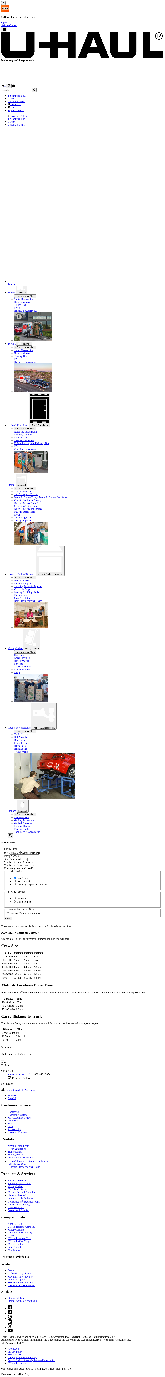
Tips (10, 1123)
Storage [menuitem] (12, 484)
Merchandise (14, 1250)
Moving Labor (31, 648)
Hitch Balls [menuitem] (20, 745)
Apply (7, 919)
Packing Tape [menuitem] (21, 595)
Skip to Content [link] (9, 25)
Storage (21, 485)
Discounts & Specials (18, 1210)
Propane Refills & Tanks (20, 1198)
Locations (17, 1363)
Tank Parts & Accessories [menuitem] (27, 832)
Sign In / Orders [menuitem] (16, 110)
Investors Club (19, 1238)
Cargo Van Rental (17, 1148)
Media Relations (16, 1244)
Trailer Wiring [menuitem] (21, 751)
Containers (39, 425)
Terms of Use (14, 1354)
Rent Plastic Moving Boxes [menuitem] (28, 600)
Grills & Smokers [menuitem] (23, 823)
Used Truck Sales (17, 1189)
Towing (12, 343)
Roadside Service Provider (21, 1285)
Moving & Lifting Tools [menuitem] (26, 592)
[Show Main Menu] (4, 29)
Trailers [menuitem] (12, 292)
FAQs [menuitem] (17, 307)
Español (12, 1098)
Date (6, 856)
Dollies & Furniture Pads (20, 1157)
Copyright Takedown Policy (22, 1357)
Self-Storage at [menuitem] (26, 494)
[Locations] (13, 86)
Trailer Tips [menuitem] (20, 305)
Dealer (11, 1270)
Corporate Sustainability (20, 1232)
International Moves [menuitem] (24, 440)
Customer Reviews (17, 1132)
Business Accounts (17, 1180)
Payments (13, 1120)
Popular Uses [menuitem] (21, 437)
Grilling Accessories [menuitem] (24, 820)
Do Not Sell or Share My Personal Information (31, 1360)
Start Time (9, 859)
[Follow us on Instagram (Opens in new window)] (10, 1313)
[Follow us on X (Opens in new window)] (10, 1327)
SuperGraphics (15, 1247)
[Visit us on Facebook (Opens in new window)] (10, 1308)
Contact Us (13, 1112)
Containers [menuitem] (18, 425)
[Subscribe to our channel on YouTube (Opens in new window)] (10, 1331)
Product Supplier (16, 1279)
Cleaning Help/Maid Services (31, 884)
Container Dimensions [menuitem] (25, 449)
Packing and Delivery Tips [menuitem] (31, 443)
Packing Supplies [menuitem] (23, 583)
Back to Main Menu (25, 296)
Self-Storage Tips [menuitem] (23, 517)
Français (12, 1095)
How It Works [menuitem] (21, 660)
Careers (11, 1235)
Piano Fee (21, 898)
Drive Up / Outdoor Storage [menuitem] (28, 508)
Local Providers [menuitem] (22, 658)
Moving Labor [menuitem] (15, 648)
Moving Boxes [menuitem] (21, 580)
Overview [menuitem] (19, 655)
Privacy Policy (15, 1351)
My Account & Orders (19, 1117)
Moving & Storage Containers (28, 1161)
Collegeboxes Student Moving (24, 1201)
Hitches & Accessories (43, 728)
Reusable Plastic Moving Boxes (24, 1166)
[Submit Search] (34, 90)
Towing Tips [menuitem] (20, 356)
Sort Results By (12, 852)
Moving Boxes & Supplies (21, 1192)
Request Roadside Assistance (20, 1090)
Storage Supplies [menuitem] (22, 520)
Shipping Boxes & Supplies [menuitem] (28, 586)
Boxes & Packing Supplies (50, 574)
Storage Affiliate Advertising (22, 1301)
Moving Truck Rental (19, 1146)
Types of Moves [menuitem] (22, 666)
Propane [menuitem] (12, 810)
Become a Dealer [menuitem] (16, 101)
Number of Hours (13, 865)
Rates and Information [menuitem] (25, 431)
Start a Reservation (23, 350)
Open (4, 22)
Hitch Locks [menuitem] (20, 748)
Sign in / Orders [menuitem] (18, 116)
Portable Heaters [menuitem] (22, 826)
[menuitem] (89, 350)
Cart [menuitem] (13, 107)
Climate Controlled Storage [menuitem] (28, 500)
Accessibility (14, 1129)
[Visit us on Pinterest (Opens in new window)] (10, 1318)
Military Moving (16, 1229)
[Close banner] (3, 3)
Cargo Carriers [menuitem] (21, 743)
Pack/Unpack (23, 881)
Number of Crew (13, 862)
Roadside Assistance (18, 1114)
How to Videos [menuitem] (22, 302)
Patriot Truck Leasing (19, 1204)
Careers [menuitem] (11, 98)
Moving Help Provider (20, 1276)
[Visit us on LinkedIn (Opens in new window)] (10, 1322)
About (15, 1223)
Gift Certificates (16, 1207)
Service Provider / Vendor (21, 1282)
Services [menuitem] (18, 663)
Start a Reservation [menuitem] (23, 299)
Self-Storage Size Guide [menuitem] (26, 506)
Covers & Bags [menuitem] (22, 589)
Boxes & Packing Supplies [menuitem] (22, 574)
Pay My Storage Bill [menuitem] (24, 511)
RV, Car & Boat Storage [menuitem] (26, 503)
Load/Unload (23, 878)
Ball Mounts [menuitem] (20, 737)
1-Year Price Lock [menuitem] (17, 95)
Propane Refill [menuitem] (21, 817)
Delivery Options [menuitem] (23, 434)
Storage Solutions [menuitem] (23, 598)
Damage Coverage (17, 1195)
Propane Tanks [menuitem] (21, 829)
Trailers (21, 292)
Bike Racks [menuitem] (20, 740)
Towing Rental (15, 1154)
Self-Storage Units (17, 1164)
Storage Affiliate (16, 1298)
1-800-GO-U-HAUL (19, 1074)
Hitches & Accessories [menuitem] (25, 310)
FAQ (10, 1126)
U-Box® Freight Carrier (20, 1273)
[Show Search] (9, 86)
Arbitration (13, 1348)
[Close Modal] (2, 1060)
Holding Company (21, 1226)
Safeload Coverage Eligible (25, 913)
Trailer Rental (15, 1151)
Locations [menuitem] (15, 104)
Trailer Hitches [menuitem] (21, 734)
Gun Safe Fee (23, 901)
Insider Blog (18, 1241)
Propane (22, 811)
